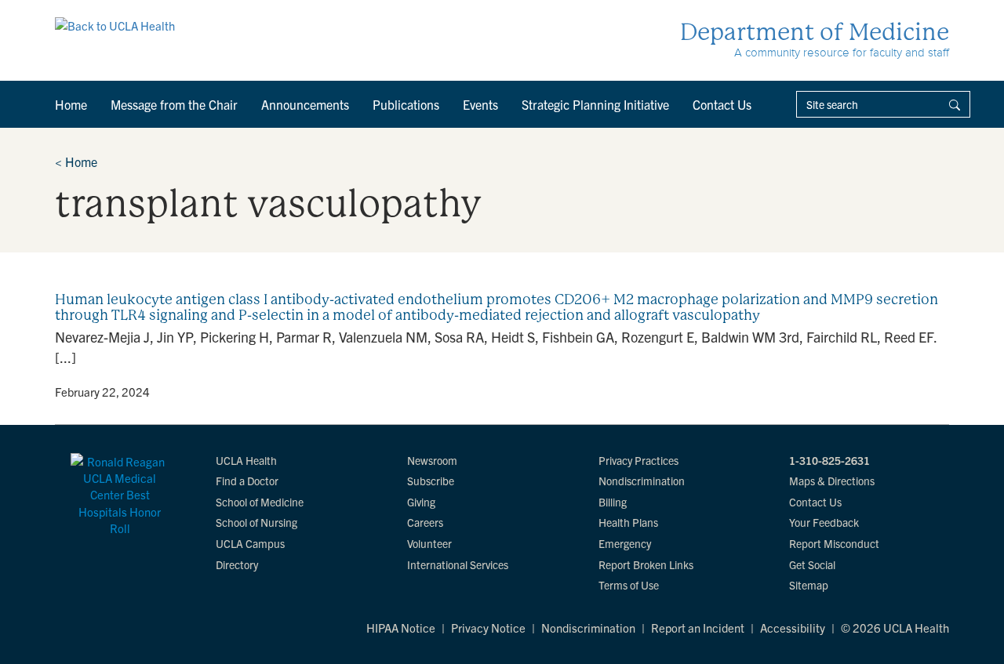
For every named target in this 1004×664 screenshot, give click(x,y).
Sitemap (808, 585)
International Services (457, 564)
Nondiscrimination (641, 481)
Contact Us (722, 104)
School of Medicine (260, 502)
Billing (612, 502)
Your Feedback (824, 522)
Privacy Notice (488, 627)
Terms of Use (628, 585)
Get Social (812, 564)
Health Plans (628, 522)
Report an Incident (697, 627)
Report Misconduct (834, 543)
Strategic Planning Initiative (595, 104)
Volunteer (429, 543)
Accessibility (792, 627)
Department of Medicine (814, 31)
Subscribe (430, 481)
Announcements (305, 104)
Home (71, 104)
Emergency (624, 543)
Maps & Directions (832, 481)
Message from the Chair (174, 104)
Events (480, 104)
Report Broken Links (645, 564)
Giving (421, 502)
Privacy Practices (638, 460)
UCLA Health (246, 460)
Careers (425, 522)
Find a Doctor (247, 481)
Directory (237, 564)
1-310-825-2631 (829, 460)
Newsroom (432, 460)
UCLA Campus (250, 543)
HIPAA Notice (400, 627)
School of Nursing (256, 522)
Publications (406, 104)
